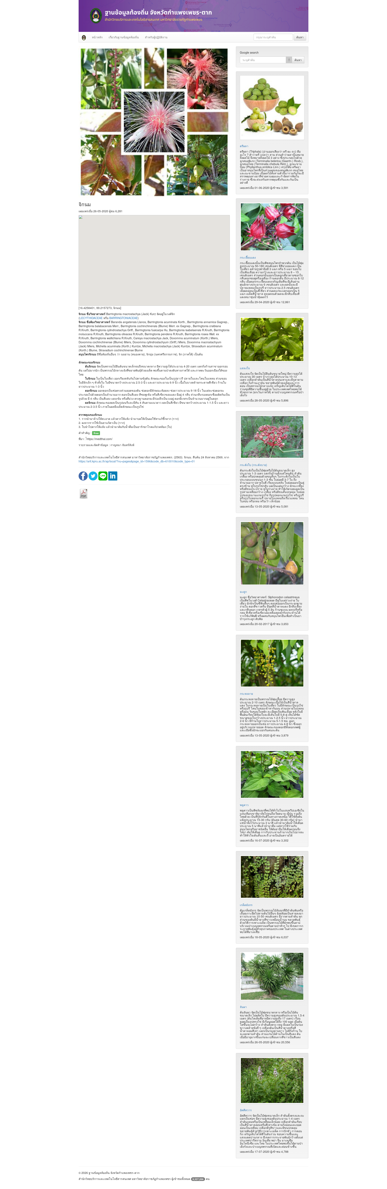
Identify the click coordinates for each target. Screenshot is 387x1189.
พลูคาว (244, 805)
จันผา (243, 1007)
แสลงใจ (245, 368)
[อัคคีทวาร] (272, 1080)
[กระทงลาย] (272, 663)
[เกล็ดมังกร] (272, 877)
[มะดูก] (272, 553)
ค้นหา (300, 37)
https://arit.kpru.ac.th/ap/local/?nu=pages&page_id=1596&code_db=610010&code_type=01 (137, 461)
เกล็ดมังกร (246, 905)
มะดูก (243, 592)
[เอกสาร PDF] (84, 493)
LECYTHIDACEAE (91, 318)
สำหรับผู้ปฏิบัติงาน (156, 37)
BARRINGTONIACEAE (123, 318)
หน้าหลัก (97, 37)
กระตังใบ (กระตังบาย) (253, 465)
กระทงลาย (246, 694)
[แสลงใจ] (272, 339)
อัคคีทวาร (246, 1110)
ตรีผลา (244, 146)
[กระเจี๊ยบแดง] (272, 226)
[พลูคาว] (272, 774)
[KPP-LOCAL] (84, 37)
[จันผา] (272, 976)
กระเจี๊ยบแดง (248, 257)
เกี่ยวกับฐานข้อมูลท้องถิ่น (124, 37)
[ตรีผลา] (272, 107)
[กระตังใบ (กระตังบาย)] (272, 437)
